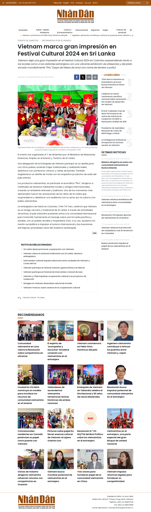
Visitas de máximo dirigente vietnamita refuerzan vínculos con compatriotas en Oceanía (30, 478)
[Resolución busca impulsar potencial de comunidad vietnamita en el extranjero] (120, 374)
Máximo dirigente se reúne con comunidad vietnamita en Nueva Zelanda (116, 165)
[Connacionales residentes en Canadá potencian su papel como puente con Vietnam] (31, 418)
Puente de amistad (121, 31)
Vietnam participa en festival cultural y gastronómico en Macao (54, 267)
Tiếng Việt (57, 3)
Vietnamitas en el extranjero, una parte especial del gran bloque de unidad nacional (119, 437)
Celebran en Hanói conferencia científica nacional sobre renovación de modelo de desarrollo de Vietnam (113, 99)
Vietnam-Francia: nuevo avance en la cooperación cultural (51, 287)
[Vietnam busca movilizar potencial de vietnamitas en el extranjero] (61, 459)
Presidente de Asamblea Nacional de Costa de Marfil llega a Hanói (112, 131)
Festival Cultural (29, 297)
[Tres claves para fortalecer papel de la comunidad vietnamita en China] (90, 459)
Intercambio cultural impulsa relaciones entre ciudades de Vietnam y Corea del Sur (56, 262)
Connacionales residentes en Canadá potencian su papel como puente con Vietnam (30, 437)
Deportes (95, 30)
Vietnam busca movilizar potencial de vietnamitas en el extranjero (60, 476)
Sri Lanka (40, 297)
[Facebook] (76, 77)
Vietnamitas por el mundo (56, 40)
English (66, 3)
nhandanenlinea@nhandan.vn (120, 508)
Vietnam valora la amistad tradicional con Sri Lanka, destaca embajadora (52, 255)
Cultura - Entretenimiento (64, 31)
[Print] (95, 77)
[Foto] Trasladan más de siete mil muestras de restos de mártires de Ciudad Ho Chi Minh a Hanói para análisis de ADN (113, 116)
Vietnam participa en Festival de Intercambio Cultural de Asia (52, 272)
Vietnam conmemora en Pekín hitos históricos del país (89, 346)
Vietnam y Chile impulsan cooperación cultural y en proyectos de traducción (54, 277)
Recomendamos (31, 315)
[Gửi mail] (89, 77)
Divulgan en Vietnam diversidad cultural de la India (47, 283)
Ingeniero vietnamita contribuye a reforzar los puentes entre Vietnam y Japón (119, 348)
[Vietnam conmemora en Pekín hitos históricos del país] (90, 331)
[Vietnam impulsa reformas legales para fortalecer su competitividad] (120, 459)
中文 (72, 3)
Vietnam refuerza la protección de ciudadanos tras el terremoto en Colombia (117, 230)
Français (79, 3)
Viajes (105, 30)
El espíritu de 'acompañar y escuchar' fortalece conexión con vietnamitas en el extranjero (58, 351)
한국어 (95, 3)
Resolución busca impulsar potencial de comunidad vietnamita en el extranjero (120, 392)
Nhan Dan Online (75, 16)
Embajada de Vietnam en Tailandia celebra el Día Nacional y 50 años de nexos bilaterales (90, 392)
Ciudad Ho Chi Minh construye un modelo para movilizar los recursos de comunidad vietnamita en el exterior (31, 395)
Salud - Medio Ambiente (42, 31)
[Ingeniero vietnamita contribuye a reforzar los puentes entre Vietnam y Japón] (120, 331)
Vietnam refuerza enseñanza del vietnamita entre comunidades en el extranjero (116, 202)
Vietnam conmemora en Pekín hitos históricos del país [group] (42, 35)
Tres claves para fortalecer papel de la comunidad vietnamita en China (90, 476)
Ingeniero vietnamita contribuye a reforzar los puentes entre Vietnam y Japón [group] (102, 35)
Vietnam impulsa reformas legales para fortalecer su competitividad (119, 476)
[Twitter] (82, 77)
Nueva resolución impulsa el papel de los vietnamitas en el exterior (115, 246)
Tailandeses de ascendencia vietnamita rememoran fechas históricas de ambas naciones (59, 395)
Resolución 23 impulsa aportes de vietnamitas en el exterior (116, 216)
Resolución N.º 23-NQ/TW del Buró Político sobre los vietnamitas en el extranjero (90, 436)
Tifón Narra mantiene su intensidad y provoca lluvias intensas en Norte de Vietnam (112, 83)
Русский (88, 3)
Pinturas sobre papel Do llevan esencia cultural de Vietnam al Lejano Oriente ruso (61, 436)
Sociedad (23, 30)
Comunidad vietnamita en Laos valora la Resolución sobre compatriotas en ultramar (30, 350)
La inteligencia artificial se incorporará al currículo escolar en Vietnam (113, 142)
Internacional (81, 30)
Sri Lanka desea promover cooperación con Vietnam (48, 249)
